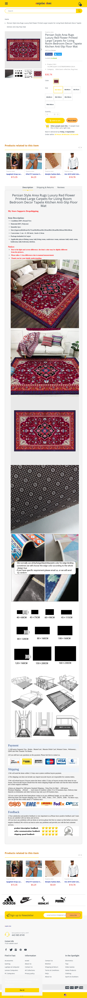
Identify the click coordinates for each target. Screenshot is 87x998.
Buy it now (72, 120)
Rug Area (74, 69)
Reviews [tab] (61, 187)
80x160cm (68, 97)
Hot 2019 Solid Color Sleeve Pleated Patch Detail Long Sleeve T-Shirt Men (73, 174)
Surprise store (49, 32)
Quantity (48, 111)
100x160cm (50, 104)
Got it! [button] (22, 990)
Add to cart (56, 121)
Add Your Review (50, 50)
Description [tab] (27, 187)
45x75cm (76, 90)
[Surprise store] (43, 3)
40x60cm (49, 97)
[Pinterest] (20, 949)
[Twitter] (11, 949)
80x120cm (58, 97)
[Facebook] (6, 949)
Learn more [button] (9, 985)
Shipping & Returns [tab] (45, 187)
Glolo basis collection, (63, 69)
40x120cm (58, 90)
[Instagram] (16, 949)
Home (7, 19)
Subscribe (73, 915)
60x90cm (67, 90)
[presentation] (79, 147)
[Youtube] (25, 949)
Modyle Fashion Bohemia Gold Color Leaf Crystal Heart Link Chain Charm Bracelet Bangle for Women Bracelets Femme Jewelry (53, 174)
